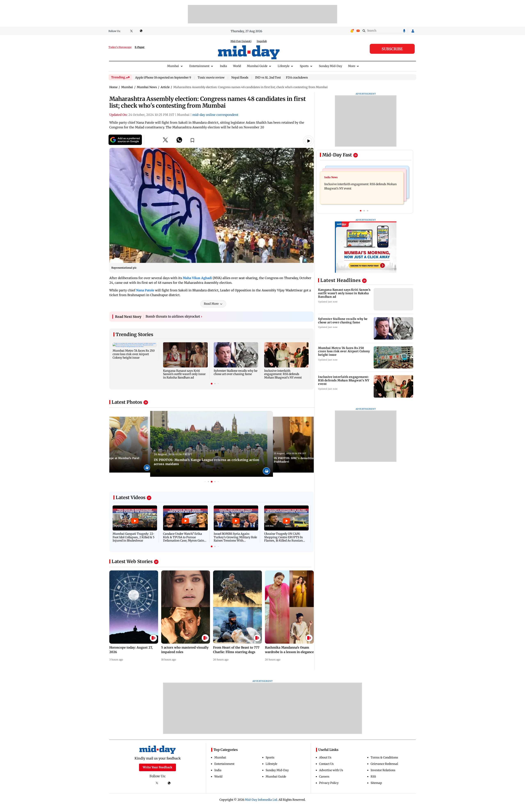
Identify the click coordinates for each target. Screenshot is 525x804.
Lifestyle (283, 66)
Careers (324, 776)
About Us (325, 757)
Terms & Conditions (384, 757)
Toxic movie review (211, 77)
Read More (211, 304)
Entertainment (199, 66)
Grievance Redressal (384, 764)
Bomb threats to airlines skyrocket (174, 316)
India (223, 66)
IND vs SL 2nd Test (268, 77)
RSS (373, 776)
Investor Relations (383, 770)
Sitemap (376, 783)
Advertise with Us (331, 770)
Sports (304, 66)
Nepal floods (239, 77)
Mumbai (173, 66)
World (237, 66)
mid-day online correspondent (215, 115)
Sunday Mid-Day (330, 66)
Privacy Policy (329, 783)
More (351, 66)
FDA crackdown (297, 77)
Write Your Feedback (157, 767)
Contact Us (326, 764)
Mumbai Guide (257, 66)
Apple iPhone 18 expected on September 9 (163, 77)
